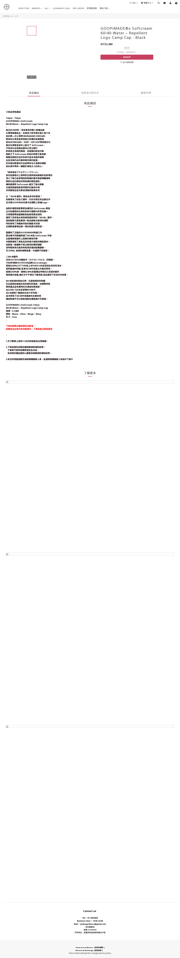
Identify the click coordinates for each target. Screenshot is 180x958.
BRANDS (36, 8)
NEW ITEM (23, 8)
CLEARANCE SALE (61, 8)
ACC (16, 16)
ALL (46, 8)
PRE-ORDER (78, 8)
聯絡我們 (127, 57)
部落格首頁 (92, 8)
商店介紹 (104, 8)
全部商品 (6, 16)
